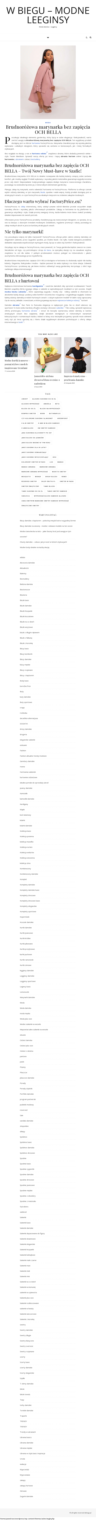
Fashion (23, 750)
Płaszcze (23, 1072)
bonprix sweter (29, 413)
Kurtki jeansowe (26, 933)
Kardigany (24, 804)
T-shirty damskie (26, 1383)
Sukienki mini (25, 1276)
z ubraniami (18, 159)
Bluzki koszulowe (26, 616)
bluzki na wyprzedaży (50, 408)
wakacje (23, 1464)
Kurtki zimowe (25, 965)
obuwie (23, 1035)
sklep (23, 206)
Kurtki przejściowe (27, 949)
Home (22, 766)
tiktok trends (25, 1394)
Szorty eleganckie (27, 1373)
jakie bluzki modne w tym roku (36, 442)
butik (21, 322)
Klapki (22, 809)
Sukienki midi (25, 1271)
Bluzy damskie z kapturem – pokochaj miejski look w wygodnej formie (48, 520)
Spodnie (23, 1158)
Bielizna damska (26, 584)
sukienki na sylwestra (28, 1292)
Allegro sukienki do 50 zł (44, 399)
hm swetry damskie (46, 428)
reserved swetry (29, 481)
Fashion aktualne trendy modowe (33, 756)
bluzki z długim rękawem (29, 632)
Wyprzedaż (24, 1469)
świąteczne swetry (30, 505)
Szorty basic (25, 1362)
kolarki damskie (26, 825)
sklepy (22, 1131)
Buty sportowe (26, 702)
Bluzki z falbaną (26, 638)
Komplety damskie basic (29, 890)
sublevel (23, 1212)
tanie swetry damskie (57, 491)
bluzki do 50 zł (29, 408)
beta (57, 404)
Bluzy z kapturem (27, 675)
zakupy (23, 1480)
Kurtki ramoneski (26, 960)
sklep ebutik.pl (48, 481)
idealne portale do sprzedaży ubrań (34, 783)
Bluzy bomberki (26, 654)
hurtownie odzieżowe (28, 777)
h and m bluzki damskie (49, 423)
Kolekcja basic (25, 831)
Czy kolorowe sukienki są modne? (37, 418)
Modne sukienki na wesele (30, 1024)
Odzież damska (26, 1040)
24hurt (25, 399)
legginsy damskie (27, 970)
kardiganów (37, 286)
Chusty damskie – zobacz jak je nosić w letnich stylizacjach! (43, 542)
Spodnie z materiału (28, 1201)
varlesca (26, 496)
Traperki (23, 1416)
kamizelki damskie (27, 799)
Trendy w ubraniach (28, 1432)
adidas (22, 557)
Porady (23, 1083)
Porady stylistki (26, 1088)
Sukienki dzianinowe (28, 1239)
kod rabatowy (25, 815)
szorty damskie (26, 1367)
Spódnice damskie (27, 1147)
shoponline (24, 1126)
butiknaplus (55, 413)
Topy (22, 1400)
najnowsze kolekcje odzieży (68, 300)
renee (64, 476)
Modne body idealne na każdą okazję (34, 547)
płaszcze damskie (27, 1078)
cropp (22, 707)
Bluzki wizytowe (26, 627)
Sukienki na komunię (27, 1287)
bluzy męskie (25, 664)
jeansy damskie (26, 788)
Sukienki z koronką (27, 1319)
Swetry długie (25, 1335)
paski (22, 1062)
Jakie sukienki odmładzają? (34, 452)
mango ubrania (28, 467)
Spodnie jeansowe (27, 1185)
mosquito (26, 476)
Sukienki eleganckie (27, 1244)
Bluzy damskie (25, 659)
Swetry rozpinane (27, 1351)
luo (51, 462)
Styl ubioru (24, 1206)
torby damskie (25, 1405)
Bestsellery (24, 579)
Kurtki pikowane (26, 943)
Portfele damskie (27, 1094)
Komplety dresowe (27, 895)
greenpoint (62, 418)
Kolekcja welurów (27, 852)
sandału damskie (26, 1121)
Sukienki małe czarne (28, 1260)
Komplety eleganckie (28, 906)
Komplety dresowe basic (30, 901)
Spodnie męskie (26, 1190)
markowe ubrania (48, 467)
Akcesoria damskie (27, 563)
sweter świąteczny (30, 486)
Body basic (24, 681)
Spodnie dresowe (27, 1180)
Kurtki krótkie (25, 938)
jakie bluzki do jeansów (33, 438)
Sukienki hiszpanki (27, 1249)
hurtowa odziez (39, 153)
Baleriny (23, 573)
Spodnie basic (25, 1163)
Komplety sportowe (28, 911)
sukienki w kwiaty (27, 1308)
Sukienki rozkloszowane (29, 1303)
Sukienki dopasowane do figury (32, 1233)
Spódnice (23, 1137)
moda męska (25, 1013)
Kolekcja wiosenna (27, 858)
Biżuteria (23, 595)
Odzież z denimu (26, 1051)
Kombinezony (25, 868)
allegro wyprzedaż (30, 404)
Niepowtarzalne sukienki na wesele (34, 1029)
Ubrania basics (26, 1437)
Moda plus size (26, 1019)
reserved (23, 1110)
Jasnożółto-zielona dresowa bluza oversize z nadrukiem (47, 380)
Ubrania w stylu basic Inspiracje (32, 1453)
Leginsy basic (25, 986)
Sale (21, 1115)
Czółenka (23, 713)
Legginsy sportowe (28, 981)
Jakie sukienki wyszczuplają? (35, 457)
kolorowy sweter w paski (33, 462)
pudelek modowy (27, 1104)
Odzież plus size (26, 1045)
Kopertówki (24, 917)
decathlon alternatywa (29, 718)
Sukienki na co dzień (28, 1282)
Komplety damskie (27, 884)
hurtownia (36, 143)
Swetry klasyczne (27, 1341)
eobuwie (23, 745)
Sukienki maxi (25, 1265)
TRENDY (23, 1421)
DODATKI (24, 723)
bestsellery (35, 159)
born (42, 413)
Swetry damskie (26, 1330)
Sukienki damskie (26, 1228)
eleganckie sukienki (27, 740)
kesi (54, 457)
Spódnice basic (26, 1142)
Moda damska (25, 1008)
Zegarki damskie (26, 1496)
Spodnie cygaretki (27, 1169)
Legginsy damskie (27, 976)
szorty (22, 1357)
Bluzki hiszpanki (26, 611)
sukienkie (60, 308)
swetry (23, 1324)
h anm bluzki (27, 428)
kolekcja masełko (26, 842)
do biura (47, 250)
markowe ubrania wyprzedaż (35, 472)
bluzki (43, 192)
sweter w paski (67, 481)
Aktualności (24, 568)
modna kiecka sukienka (15, 292)
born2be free (25, 686)
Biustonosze (25, 589)
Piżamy (23, 1067)
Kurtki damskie (26, 927)
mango (60, 462)
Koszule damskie (26, 922)
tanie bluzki (49, 486)
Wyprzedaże (25, 1475)
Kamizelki (23, 793)
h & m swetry (28, 423)
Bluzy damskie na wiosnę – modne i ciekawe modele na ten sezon (46, 526)
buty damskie (25, 697)
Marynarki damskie (27, 997)
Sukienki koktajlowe (27, 1255)
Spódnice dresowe (27, 1153)
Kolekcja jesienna (27, 836)
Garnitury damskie (27, 761)
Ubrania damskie (26, 1442)
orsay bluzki (51, 476)
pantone (23, 1056)
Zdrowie (23, 1491)
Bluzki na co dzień (27, 622)
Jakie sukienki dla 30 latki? (34, 447)
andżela (47, 404)
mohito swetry (59, 472)
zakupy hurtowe (26, 1485)
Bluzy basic (24, 648)
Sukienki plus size (27, 1298)
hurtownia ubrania (29, 311)
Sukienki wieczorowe (28, 1314)
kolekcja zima (25, 863)
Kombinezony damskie (29, 874)
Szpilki (22, 1378)
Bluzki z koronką (26, 643)
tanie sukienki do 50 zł (32, 491)
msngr (38, 476)
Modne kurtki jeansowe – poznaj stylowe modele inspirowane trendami (17, 364)
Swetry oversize (26, 1346)
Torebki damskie (26, 1410)
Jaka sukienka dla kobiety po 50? (37, 433)
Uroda (22, 1459)
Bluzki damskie (26, 605)
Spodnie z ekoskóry (28, 1196)
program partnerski (28, 1099)
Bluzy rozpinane (26, 670)
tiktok (22, 1389)
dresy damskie (26, 729)
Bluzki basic (24, 600)
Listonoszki (24, 992)
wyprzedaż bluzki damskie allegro (50, 496)
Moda (48, 123)
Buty (22, 691)
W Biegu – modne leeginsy (48, 15)
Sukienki (23, 1217)
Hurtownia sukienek (28, 772)
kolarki (22, 820)
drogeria (23, 734)
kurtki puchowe (26, 954)
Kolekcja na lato (26, 847)
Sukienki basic (25, 1223)
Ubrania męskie (26, 1448)
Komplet (23, 879)
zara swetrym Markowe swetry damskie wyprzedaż (45, 501)
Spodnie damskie (26, 1174)
